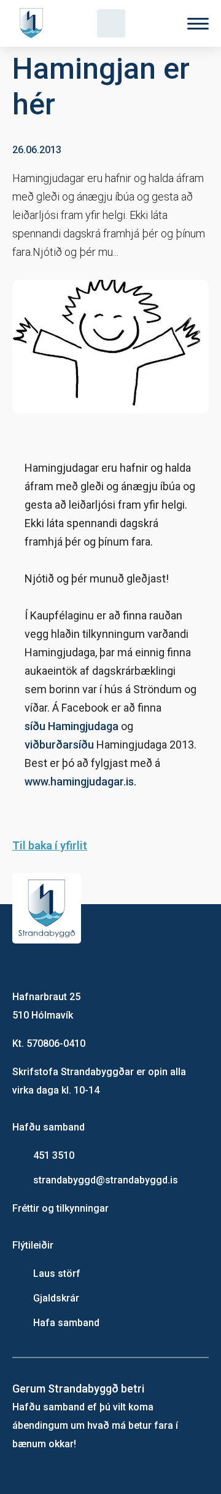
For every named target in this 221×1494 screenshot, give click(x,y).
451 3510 (53, 1155)
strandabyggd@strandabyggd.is (105, 1180)
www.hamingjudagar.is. (80, 781)
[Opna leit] (111, 23)
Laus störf (56, 1273)
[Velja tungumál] (154, 23)
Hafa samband (66, 1323)
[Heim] (33, 23)
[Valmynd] (198, 23)
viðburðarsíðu (59, 744)
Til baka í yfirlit (49, 845)
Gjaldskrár (56, 1298)
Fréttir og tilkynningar (60, 1208)
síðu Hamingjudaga (71, 726)
